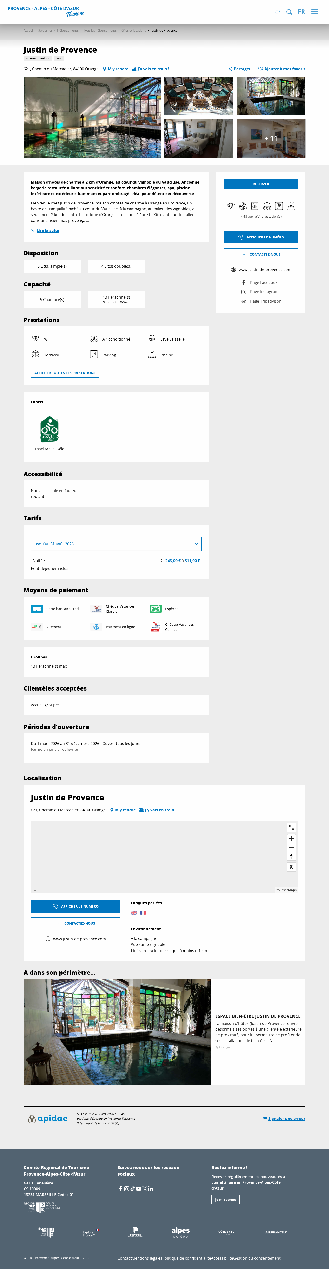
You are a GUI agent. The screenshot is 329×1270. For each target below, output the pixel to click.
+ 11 (271, 138)
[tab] (111, 544)
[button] (289, 12)
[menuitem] (47, 12)
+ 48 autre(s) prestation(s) (261, 216)
